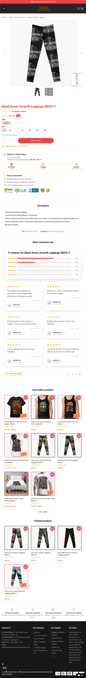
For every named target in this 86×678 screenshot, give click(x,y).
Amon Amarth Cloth (17, 17)
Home (4, 17)
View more (43, 512)
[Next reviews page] (79, 374)
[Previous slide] (5, 53)
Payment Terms (57, 638)
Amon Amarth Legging (36, 17)
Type (3, 119)
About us (37, 632)
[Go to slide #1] (37, 92)
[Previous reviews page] (69, 374)
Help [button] (82, 675)
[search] (78, 8)
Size (3, 126)
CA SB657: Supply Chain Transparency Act (40, 650)
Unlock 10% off (4, 668)
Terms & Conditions (40, 635)
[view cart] (82, 8)
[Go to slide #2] (48, 92)
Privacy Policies (39, 639)
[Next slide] (80, 53)
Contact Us (55, 647)
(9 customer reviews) (19, 111)
